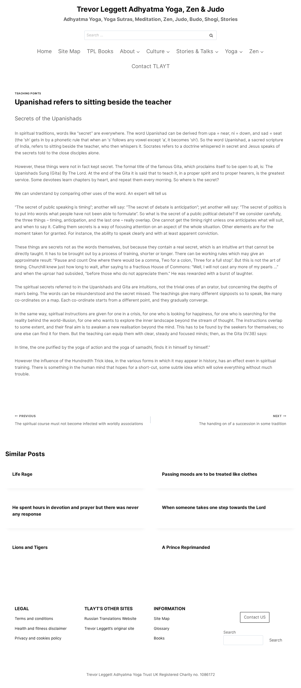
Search (229, 632)
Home (44, 51)
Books (159, 638)
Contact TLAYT (151, 66)
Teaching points (28, 93)
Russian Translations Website (110, 618)
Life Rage (22, 474)
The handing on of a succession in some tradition (242, 420)
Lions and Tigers (30, 547)
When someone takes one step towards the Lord (214, 507)
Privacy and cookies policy (38, 638)
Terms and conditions (34, 618)
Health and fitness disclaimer (41, 628)
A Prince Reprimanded (186, 547)
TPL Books (100, 51)
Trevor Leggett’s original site (109, 628)
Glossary (161, 628)
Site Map (69, 51)
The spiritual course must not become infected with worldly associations (79, 420)
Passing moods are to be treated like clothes (209, 474)
